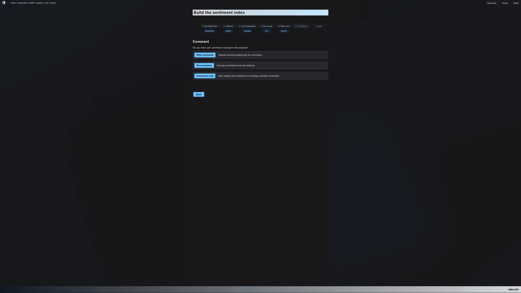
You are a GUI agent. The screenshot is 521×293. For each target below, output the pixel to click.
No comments (204, 65)
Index (516, 3)
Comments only (204, 75)
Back (198, 94)
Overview (491, 3)
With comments (204, 55)
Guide (505, 3)
